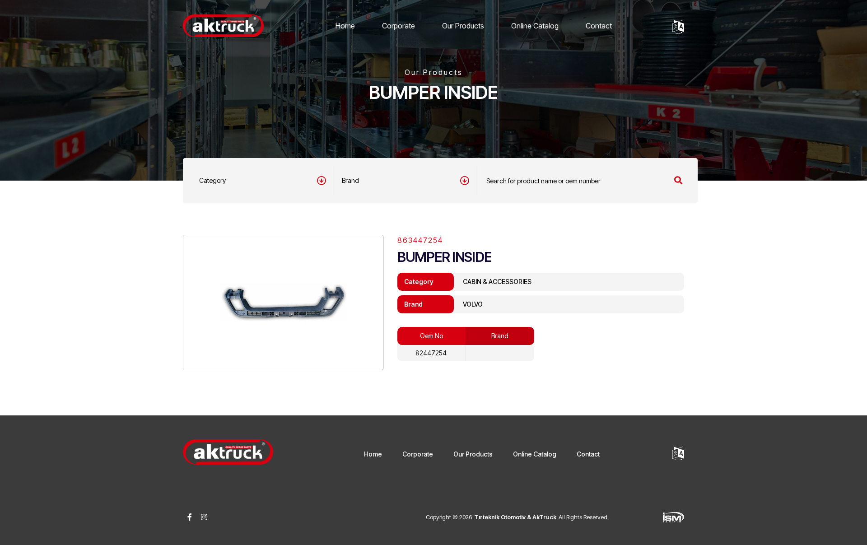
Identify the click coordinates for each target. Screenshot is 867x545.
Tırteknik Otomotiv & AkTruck (515, 517)
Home (345, 25)
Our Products (463, 25)
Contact (599, 25)
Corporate (398, 25)
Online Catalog (535, 25)
